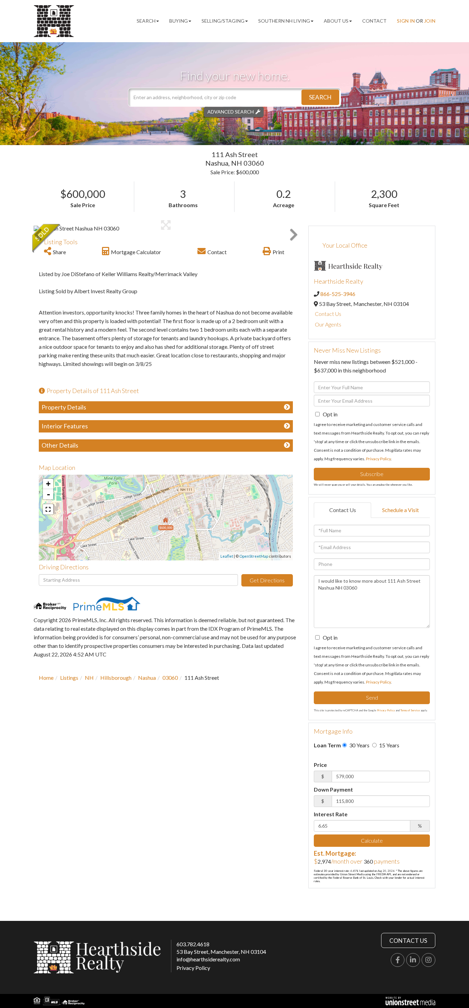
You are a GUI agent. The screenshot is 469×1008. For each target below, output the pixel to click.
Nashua (147, 677)
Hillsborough (115, 677)
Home (46, 677)
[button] (320, 97)
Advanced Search (230, 112)
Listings (69, 677)
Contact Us (328, 313)
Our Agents (328, 324)
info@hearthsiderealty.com (208, 959)
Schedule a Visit (400, 510)
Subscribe (372, 474)
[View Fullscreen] (48, 509)
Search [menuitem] (146, 21)
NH (89, 677)
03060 (170, 677)
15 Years (388, 745)
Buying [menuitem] (178, 21)
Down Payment (333, 789)
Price (320, 764)
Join (429, 21)
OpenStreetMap (253, 556)
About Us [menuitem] (336, 21)
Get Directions (267, 580)
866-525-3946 (337, 293)
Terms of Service (410, 710)
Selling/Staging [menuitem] (223, 21)
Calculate (372, 840)
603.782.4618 (192, 944)
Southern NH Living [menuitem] (284, 21)
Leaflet (226, 556)
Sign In (406, 21)
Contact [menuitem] (374, 21)
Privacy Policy (378, 458)
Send (372, 697)
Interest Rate (330, 814)
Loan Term (327, 745)
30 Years (358, 745)
